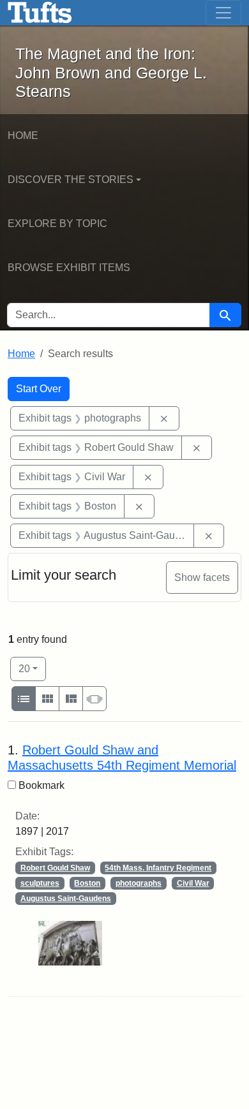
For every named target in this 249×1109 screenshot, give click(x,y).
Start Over (38, 388)
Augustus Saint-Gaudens (65, 898)
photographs (139, 883)
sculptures (39, 883)
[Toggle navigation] (223, 13)
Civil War (193, 883)
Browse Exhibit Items (69, 267)
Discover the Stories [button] (70, 179)
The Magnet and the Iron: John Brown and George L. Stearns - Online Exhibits (40, 13)
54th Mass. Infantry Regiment (158, 867)
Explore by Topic (57, 223)
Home (23, 135)
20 (32, 668)
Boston (87, 883)
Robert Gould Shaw (55, 867)
